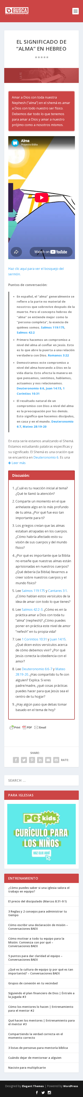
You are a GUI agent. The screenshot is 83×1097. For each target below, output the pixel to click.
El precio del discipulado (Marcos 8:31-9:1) (37, 901)
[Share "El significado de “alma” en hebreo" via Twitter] (24, 760)
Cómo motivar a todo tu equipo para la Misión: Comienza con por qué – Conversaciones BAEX (36, 942)
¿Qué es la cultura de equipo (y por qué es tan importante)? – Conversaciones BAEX (40, 971)
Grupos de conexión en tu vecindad (33, 983)
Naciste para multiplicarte (27, 1067)
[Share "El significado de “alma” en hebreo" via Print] (56, 760)
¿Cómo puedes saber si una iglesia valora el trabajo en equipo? (39, 889)
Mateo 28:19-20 (35, 426)
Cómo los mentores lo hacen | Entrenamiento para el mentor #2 (40, 1008)
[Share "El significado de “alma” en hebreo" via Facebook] (16, 760)
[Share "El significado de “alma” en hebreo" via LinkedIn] (40, 760)
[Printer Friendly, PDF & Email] (27, 727)
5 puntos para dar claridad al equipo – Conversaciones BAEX (35, 957)
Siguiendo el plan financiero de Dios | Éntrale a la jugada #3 (41, 995)
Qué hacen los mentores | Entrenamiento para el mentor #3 (41, 1022)
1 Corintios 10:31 (34, 639)
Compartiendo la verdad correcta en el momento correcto (35, 1036)
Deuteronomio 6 (45, 457)
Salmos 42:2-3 (32, 609)
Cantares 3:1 (57, 590)
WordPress (70, 1086)
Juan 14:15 (53, 388)
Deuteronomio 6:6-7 (37, 669)
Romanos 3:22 (58, 355)
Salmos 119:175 (52, 327)
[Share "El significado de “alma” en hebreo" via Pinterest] (32, 760)
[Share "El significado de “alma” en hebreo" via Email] (48, 760)
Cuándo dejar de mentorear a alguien (34, 1058)
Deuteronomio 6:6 (30, 388)
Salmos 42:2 (26, 332)
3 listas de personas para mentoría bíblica (38, 1048)
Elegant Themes (33, 1086)
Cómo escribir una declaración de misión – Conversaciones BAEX (38, 927)
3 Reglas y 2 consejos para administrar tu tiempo (37, 913)
